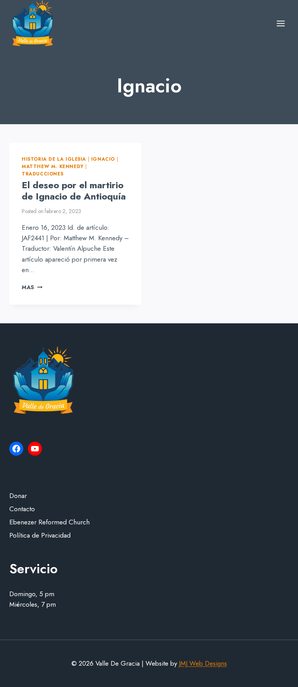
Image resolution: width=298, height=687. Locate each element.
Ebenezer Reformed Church (49, 522)
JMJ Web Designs (203, 663)
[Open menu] (280, 23)
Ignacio (103, 159)
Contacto (22, 509)
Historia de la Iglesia (54, 159)
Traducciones (42, 173)
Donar (18, 495)
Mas (32, 287)
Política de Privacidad (40, 535)
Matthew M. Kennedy (53, 166)
